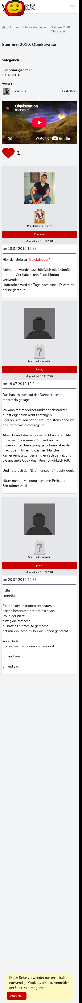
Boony (39, 369)
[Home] (4, 27)
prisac (39, 565)
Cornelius (39, 234)
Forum (14, 27)
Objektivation (39, 259)
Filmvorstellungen (35, 27)
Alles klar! (16, 995)
